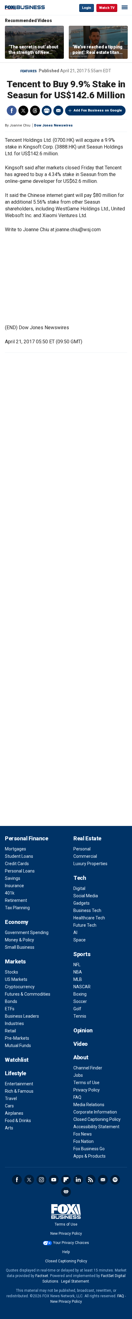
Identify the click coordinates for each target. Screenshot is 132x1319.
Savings (12, 878)
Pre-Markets (17, 1038)
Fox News (82, 1134)
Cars (9, 1105)
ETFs (9, 1008)
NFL (76, 964)
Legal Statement (75, 1281)
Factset (41, 1276)
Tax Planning (17, 907)
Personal (82, 848)
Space (79, 939)
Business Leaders (22, 1016)
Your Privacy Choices (71, 1243)
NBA (77, 972)
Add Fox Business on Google (98, 110)
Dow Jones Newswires (53, 125)
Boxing (80, 994)
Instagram (41, 1180)
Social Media (85, 895)
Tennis (79, 1016)
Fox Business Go (89, 1148)
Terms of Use (86, 1082)
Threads (35, 110)
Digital (79, 888)
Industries (14, 1023)
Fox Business (25, 7)
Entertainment (19, 1083)
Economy (16, 922)
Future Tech (84, 925)
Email (58, 110)
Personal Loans (20, 871)
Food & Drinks (18, 1120)
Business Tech (87, 910)
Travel (11, 1098)
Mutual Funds (18, 1045)
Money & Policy (19, 939)
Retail (10, 1030)
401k (9, 893)
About (80, 1057)
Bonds (11, 1001)
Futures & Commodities (27, 994)
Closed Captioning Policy (97, 1119)
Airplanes (14, 1113)
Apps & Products (89, 1156)
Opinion (83, 1030)
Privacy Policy (86, 1089)
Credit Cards (17, 863)
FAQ (77, 1097)
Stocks (11, 972)
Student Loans (19, 856)
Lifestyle (15, 1073)
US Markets (16, 979)
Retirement (16, 900)
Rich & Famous (19, 1091)
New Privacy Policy (66, 1233)
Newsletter (103, 1180)
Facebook (12, 110)
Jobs (78, 1075)
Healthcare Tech (89, 917)
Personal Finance (26, 838)
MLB (77, 979)
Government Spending (27, 932)
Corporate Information (95, 1112)
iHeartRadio (66, 1192)
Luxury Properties (90, 863)
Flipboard (66, 1180)
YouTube (54, 1180)
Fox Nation (83, 1141)
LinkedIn (78, 1180)
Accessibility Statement (96, 1126)
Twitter (23, 110)
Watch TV (107, 8)
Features (28, 71)
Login (86, 8)
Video (80, 1044)
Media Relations (88, 1104)
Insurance (14, 885)
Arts (9, 1127)
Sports (81, 954)
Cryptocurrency (20, 986)
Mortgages (15, 848)
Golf (77, 1008)
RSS (90, 1180)
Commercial (85, 856)
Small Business (19, 947)
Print (47, 110)
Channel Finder (87, 1067)
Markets (15, 961)
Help (66, 1252)
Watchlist (17, 1060)
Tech (79, 878)
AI (75, 932)
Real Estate (87, 838)
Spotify (115, 1180)
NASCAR (82, 986)
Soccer (80, 1001)
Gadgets (81, 903)
